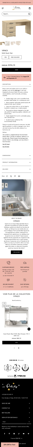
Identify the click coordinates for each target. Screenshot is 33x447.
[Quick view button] (28, 329)
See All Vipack (6, 144)
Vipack (5, 50)
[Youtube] (24, 434)
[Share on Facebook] (7, 176)
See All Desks (6, 146)
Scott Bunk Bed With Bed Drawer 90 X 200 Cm (16, 335)
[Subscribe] (29, 422)
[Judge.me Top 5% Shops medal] (25, 367)
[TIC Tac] (19, 434)
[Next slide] (18, 348)
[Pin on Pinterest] (15, 176)
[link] (20, 300)
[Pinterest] (9, 434)
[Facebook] (5, 434)
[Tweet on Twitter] (11, 176)
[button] (16, 70)
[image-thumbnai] (2, 43)
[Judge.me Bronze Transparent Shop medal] (16, 367)
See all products (16, 300)
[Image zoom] (16, 28)
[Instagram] (14, 434)
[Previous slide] (14, 348)
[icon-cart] (29, 8)
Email (4, 422)
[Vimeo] (28, 434)
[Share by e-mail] (19, 176)
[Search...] (29, 14)
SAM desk (17, 90)
